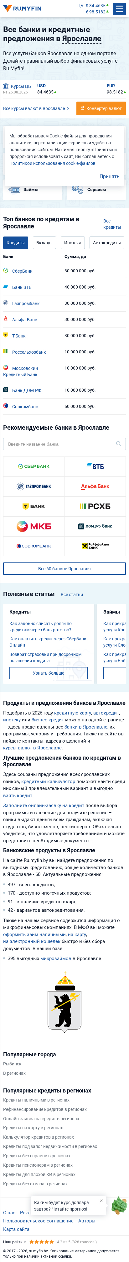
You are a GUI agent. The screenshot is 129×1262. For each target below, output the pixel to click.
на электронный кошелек (31, 941)
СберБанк (22, 271)
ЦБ (80, 5)
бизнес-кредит (48, 719)
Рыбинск (12, 1064)
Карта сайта (16, 1229)
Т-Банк (18, 336)
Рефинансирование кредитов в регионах (45, 1109)
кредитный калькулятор (48, 781)
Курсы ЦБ (20, 86)
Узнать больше (48, 673)
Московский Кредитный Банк (20, 371)
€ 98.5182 (96, 12)
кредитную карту (72, 713)
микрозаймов (55, 958)
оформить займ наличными (34, 934)
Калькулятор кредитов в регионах (38, 1137)
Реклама (29, 1212)
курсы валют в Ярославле (32, 747)
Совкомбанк (24, 406)
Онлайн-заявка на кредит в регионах (41, 1118)
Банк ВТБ (21, 287)
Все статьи (72, 594)
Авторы (86, 1220)
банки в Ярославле (85, 727)
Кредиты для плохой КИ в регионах (39, 1174)
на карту (77, 934)
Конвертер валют (104, 108)
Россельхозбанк (28, 352)
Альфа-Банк (24, 320)
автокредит (106, 713)
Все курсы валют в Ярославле (34, 108)
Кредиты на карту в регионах (33, 1128)
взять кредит (17, 795)
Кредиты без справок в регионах (36, 1156)
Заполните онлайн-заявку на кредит (43, 805)
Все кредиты (112, 224)
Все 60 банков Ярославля (64, 568)
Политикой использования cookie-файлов (52, 163)
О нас (9, 1212)
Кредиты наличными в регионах (36, 1100)
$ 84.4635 (96, 5)
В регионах (14, 1073)
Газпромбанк (25, 303)
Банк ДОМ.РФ (26, 390)
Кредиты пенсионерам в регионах (38, 1165)
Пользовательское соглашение (38, 1220)
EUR (111, 85)
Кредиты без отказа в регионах (35, 1184)
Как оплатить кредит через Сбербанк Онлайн (47, 642)
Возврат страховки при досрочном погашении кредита (45, 657)
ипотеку (12, 719)
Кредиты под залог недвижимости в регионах (50, 1146)
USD (41, 85)
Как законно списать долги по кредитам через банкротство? (40, 626)
